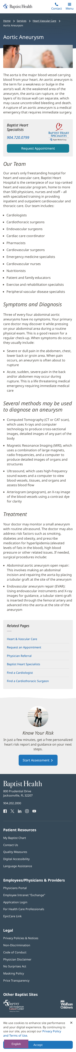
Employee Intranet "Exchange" (24, 895)
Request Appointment (38, 148)
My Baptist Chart (14, 838)
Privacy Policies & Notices (20, 938)
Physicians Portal (15, 888)
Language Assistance (17, 866)
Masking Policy (13, 973)
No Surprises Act (14, 966)
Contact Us (10, 845)
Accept (38, 1045)
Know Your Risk (38, 733)
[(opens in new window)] (67, 1007)
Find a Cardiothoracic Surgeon (28, 681)
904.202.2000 (12, 803)
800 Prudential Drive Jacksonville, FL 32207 (18, 793)
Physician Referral (19, 656)
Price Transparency (16, 980)
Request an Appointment (24, 647)
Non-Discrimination (16, 945)
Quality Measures (15, 852)
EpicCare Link (12, 916)
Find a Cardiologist (20, 673)
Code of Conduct (14, 952)
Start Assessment (36, 760)
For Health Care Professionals (23, 909)
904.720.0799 (18, 137)
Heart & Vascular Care (22, 639)
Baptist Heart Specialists (23, 664)
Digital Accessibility (16, 859)
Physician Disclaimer (17, 959)
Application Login (15, 902)
